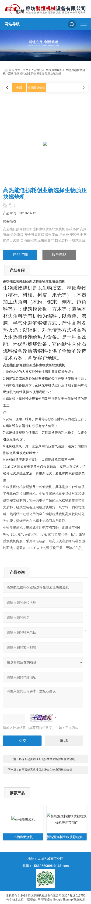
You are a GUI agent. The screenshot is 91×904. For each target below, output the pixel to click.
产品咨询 (20, 255)
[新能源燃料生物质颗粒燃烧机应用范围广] (67, 819)
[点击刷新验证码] (41, 718)
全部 (19, 87)
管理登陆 (46, 899)
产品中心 (37, 70)
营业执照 (79, 899)
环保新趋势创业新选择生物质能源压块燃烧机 (47, 759)
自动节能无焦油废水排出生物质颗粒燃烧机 (45, 769)
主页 (25, 70)
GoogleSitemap (63, 899)
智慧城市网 (33, 899)
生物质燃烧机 (54, 70)
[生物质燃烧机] (23, 819)
